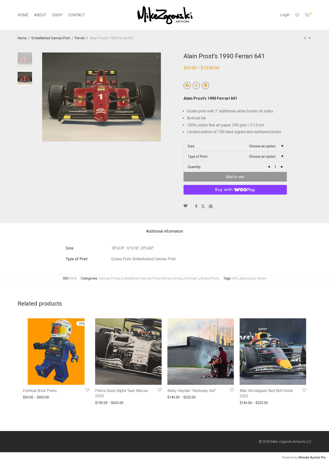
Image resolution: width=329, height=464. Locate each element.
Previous (45, 97)
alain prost (247, 278)
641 (235, 278)
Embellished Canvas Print (51, 38)
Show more (30, 397)
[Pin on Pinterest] (211, 206)
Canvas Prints (109, 278)
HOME (23, 15)
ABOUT (40, 15)
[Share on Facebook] (196, 206)
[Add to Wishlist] (187, 206)
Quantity (194, 167)
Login (285, 15)
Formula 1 (191, 278)
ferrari (261, 278)
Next (158, 97)
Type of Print (197, 156)
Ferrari (80, 38)
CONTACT (76, 15)
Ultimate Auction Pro (311, 457)
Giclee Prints (209, 278)
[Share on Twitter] (203, 206)
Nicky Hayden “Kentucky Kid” (191, 390)
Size (191, 146)
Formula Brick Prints (40, 390)
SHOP (57, 15)
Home (22, 38)
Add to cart (235, 177)
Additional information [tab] (164, 231)
